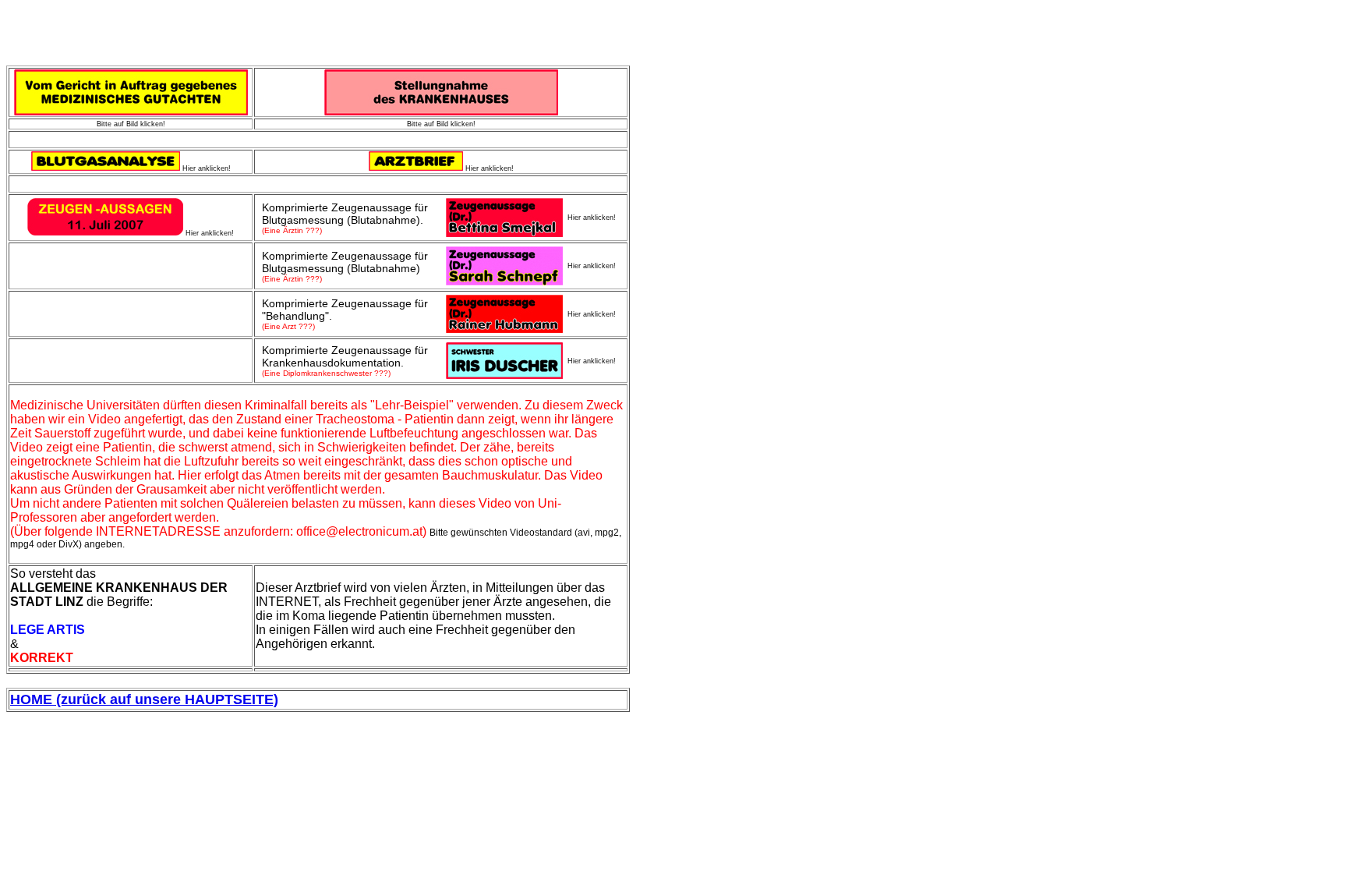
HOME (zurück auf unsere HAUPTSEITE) (144, 699)
